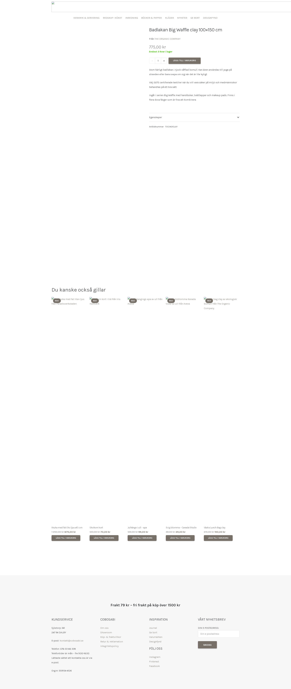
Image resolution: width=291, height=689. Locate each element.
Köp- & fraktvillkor (110, 637)
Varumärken (155, 637)
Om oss (104, 627)
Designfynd (155, 641)
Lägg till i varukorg (184, 60)
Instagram (154, 657)
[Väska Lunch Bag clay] (221, 410)
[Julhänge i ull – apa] (145, 410)
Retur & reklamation (111, 641)
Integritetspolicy (109, 646)
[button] (66, 538)
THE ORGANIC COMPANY (168, 38)
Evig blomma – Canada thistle (181, 527)
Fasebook (154, 666)
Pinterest (154, 661)
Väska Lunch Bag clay (214, 527)
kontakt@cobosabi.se (71, 640)
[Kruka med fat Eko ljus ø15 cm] (69, 410)
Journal (153, 627)
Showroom (106, 632)
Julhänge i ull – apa (137, 527)
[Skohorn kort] (107, 410)
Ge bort (153, 632)
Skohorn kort (96, 527)
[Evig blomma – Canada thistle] (183, 410)
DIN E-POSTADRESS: (208, 627)
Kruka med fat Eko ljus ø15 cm (67, 527)
